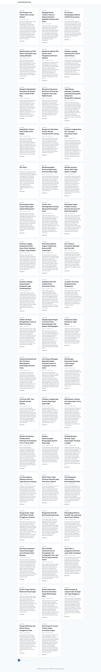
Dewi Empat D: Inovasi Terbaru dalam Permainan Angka (50, 628)
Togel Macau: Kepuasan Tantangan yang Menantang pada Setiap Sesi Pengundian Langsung (72, 93)
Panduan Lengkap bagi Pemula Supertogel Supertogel (50, 401)
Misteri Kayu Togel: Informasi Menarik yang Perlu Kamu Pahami (50, 479)
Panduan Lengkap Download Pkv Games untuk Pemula (72, 53)
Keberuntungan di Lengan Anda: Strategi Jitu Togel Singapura (72, 592)
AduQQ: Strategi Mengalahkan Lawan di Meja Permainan (28, 322)
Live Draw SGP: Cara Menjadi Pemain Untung (27, 401)
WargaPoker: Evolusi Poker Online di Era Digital (27, 131)
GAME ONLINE (22, 10)
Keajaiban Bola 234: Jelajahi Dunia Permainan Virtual (49, 284)
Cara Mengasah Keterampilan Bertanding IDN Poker (72, 479)
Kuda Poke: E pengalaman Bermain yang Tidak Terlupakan (72, 551)
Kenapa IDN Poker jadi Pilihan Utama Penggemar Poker (27, 628)
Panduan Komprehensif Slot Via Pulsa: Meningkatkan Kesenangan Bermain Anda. (28, 363)
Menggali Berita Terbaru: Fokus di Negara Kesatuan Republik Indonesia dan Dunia (50, 17)
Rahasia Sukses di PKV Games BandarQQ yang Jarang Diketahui (28, 53)
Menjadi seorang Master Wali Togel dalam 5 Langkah (70, 169)
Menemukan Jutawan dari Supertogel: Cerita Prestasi (72, 401)
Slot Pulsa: (23, 167)
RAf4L (22, 19)
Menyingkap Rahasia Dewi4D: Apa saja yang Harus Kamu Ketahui (72, 515)
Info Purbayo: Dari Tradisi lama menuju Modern (27, 15)
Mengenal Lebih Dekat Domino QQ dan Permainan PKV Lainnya (50, 131)
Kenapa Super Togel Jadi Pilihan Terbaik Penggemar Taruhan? (27, 515)
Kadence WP (61, 668)
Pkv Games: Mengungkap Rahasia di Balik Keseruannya (72, 15)
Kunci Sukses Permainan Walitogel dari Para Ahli (71, 246)
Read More (22, 41)
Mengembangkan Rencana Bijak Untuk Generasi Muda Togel (49, 169)
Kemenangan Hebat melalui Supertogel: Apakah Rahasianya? (27, 207)
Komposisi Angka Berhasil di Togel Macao (70, 322)
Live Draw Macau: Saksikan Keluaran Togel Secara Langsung (28, 479)
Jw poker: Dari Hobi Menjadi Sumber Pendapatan (71, 284)
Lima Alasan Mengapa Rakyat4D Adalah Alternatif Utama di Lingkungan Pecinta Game (50, 363)
